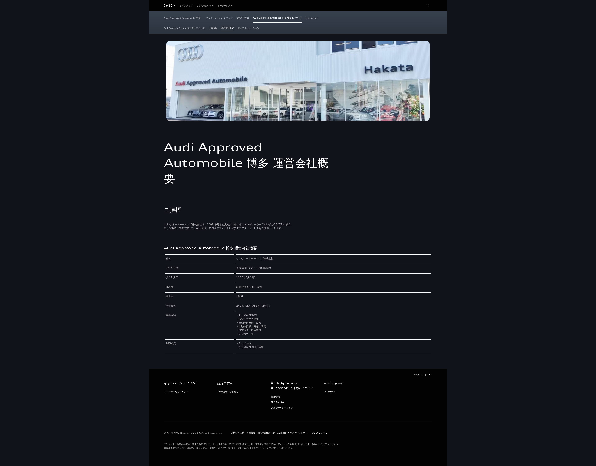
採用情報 (250, 432)
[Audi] (169, 5)
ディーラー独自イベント (176, 391)
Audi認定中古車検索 (228, 391)
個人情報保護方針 (266, 432)
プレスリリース (319, 432)
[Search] (428, 5)
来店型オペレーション (282, 407)
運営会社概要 (277, 402)
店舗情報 (275, 396)
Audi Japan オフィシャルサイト (293, 432)
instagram (330, 391)
